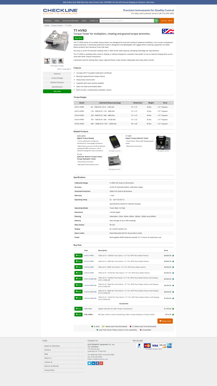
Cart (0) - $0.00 (166, 21)
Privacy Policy (49, 370)
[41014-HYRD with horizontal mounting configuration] (54, 61)
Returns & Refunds (51, 366)
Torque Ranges (57, 78)
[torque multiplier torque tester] (47, 61)
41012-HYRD (89, 261)
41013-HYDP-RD (90, 292)
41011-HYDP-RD (90, 279)
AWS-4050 (81, 136)
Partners (47, 350)
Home (57, 21)
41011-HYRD (89, 255)
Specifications (57, 87)
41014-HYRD (89, 273)
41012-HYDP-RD (90, 285)
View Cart (166, 321)
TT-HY (79, 154)
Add (79, 255)
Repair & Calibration (52, 346)
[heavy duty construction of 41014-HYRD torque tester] (61, 61)
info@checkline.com (100, 359)
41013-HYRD (89, 267)
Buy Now (57, 91)
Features (57, 74)
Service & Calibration (70, 21)
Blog (46, 354)
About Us (47, 358)
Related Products (57, 82)
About (84, 21)
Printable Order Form (154, 349)
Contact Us (94, 21)
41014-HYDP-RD (90, 298)
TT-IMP (128, 136)
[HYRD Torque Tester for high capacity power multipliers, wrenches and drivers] (57, 43)
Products (48, 21)
